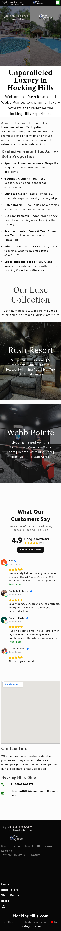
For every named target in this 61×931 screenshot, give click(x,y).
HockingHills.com (30, 926)
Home (5, 884)
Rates (5, 901)
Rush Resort (9, 890)
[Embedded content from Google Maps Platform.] (30, 712)
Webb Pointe (10, 895)
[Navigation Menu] (58, 2)
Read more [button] (15, 584)
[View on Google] (4, 562)
